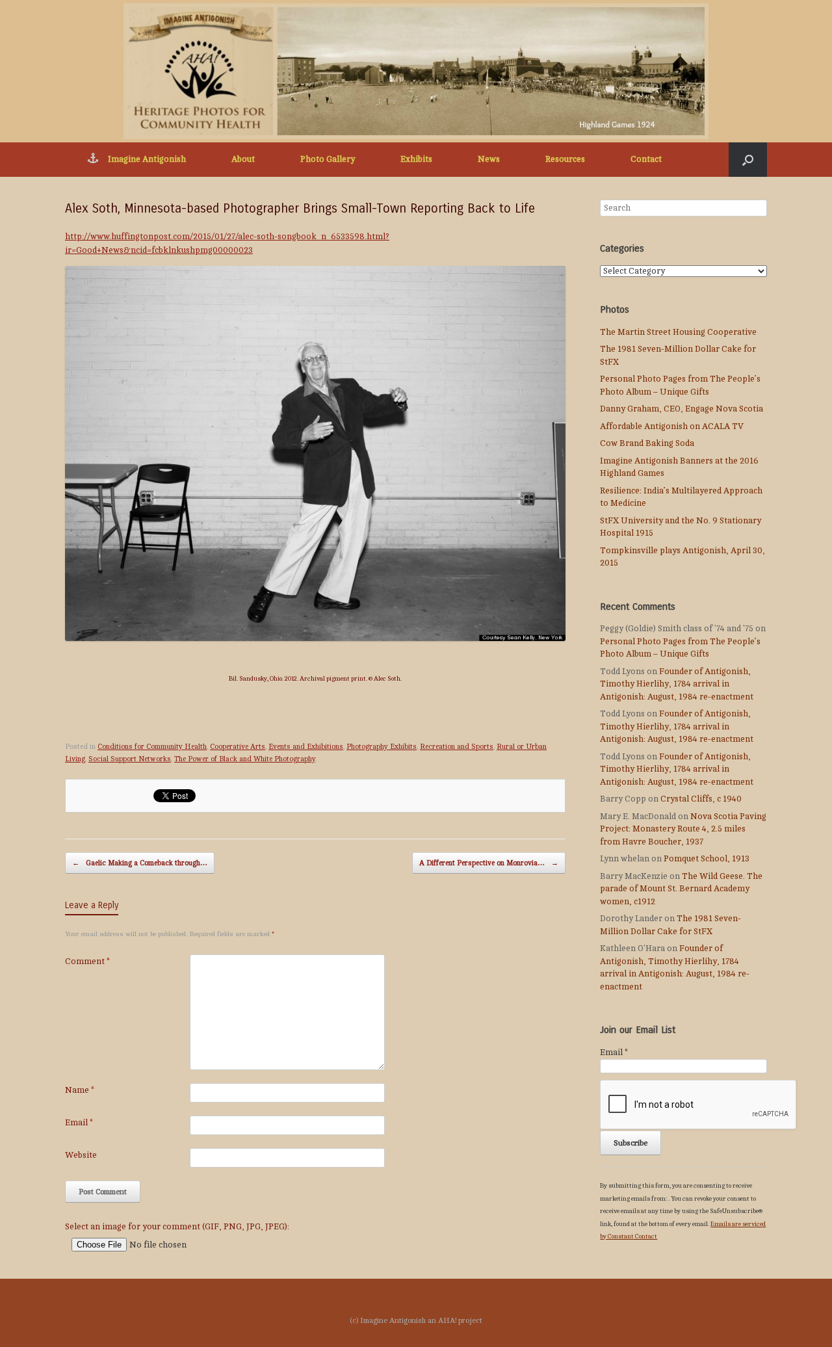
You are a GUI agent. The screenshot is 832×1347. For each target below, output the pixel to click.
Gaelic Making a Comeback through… (139, 863)
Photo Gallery (327, 159)
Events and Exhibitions (305, 746)
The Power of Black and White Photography (244, 759)
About (243, 159)
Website (81, 1155)
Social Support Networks (129, 759)
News (489, 159)
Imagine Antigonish (147, 159)
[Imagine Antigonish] (416, 71)
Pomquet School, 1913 (706, 858)
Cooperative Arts (237, 746)
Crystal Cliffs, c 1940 (701, 799)
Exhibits (416, 159)
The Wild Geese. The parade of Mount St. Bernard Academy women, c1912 (681, 889)
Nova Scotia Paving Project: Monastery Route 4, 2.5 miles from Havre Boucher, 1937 (683, 829)
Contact (646, 159)
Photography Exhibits (381, 746)
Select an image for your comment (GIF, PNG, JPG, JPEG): (177, 1226)
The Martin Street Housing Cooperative (678, 332)
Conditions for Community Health (152, 746)
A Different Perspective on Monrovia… (488, 863)
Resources (565, 159)
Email (79, 1122)
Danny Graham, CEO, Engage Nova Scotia (681, 408)
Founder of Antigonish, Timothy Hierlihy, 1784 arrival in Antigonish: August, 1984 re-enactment (676, 684)
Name (79, 1090)
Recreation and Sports (456, 746)
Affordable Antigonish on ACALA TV (672, 426)
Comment (87, 961)
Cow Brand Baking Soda (647, 443)
